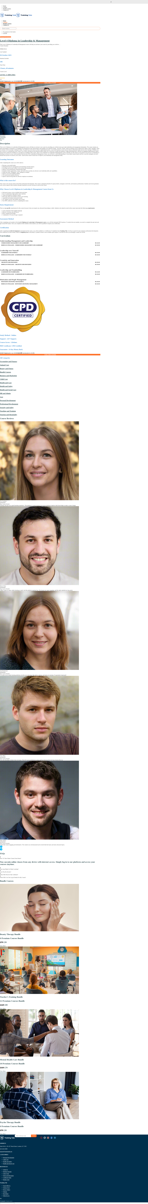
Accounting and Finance (8, 361)
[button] (50, 847)
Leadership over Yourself (9, 251)
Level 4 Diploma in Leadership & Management (25, 40)
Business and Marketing (8, 376)
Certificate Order (7, 1177)
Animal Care (4, 365)
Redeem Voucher (7, 1171)
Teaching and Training (8, 411)
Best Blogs (5, 1193)
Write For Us (6, 1195)
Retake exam (6, 1179)
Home (4, 6)
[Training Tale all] (38, 134)
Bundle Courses (7, 8)
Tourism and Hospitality (8, 415)
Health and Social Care (8, 390)
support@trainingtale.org (6, 1151)
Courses (5, 7)
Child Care (4, 379)
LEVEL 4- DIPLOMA (7, 75)
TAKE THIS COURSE (50, 82)
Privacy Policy (6, 1189)
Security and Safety (7, 408)
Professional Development (9, 404)
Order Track (6, 1173)
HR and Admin (5, 393)
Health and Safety (6, 386)
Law (1, 397)
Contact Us (6, 10)
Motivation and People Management (13, 280)
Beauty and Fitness (6, 369)
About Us (5, 1169)
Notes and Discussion (8, 1175)
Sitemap (5, 1191)
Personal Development (5, 37)
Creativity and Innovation (9, 260)
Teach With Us (6, 1185)
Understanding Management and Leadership (16, 241)
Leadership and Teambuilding (11, 270)
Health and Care (6, 383)
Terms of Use (6, 1187)
